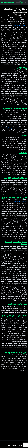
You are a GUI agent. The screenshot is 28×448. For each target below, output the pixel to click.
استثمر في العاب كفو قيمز (15, 445)
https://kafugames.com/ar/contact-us (14, 128)
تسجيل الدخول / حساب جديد (7, 2)
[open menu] (26, 2)
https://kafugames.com (19, 25)
